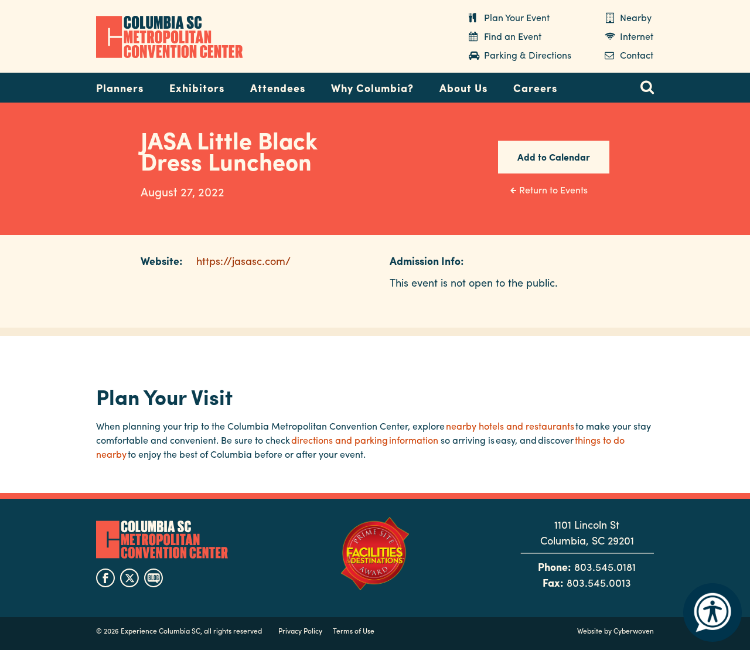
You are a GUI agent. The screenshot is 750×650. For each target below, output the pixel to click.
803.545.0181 (605, 566)
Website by (615, 630)
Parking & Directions (527, 55)
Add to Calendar (553, 157)
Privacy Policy (300, 630)
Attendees (277, 87)
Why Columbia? (372, 87)
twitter (129, 578)
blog (153, 578)
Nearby (636, 17)
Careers (535, 87)
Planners (120, 87)
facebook (105, 578)
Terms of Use (353, 630)
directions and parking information (364, 440)
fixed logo (58, 84)
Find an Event (512, 36)
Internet (636, 36)
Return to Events (553, 189)
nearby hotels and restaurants (510, 426)
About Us (463, 87)
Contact (636, 55)
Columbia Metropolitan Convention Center (169, 37)
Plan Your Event (517, 17)
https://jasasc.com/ (243, 260)
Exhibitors (196, 87)
